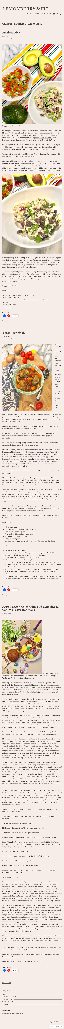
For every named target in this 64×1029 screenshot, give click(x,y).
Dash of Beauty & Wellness (10, 997)
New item (28, 13)
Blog (3, 994)
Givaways (5, 1004)
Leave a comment (7, 39)
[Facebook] (54, 13)
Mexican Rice (11, 32)
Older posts (6, 982)
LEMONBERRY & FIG (25, 9)
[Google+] (61, 13)
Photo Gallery (46, 13)
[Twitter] (57, 13)
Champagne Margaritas (43, 138)
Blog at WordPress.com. (56, 1022)
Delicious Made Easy (8, 1002)
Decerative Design (7, 999)
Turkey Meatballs (13, 332)
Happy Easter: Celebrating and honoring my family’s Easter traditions (31, 608)
